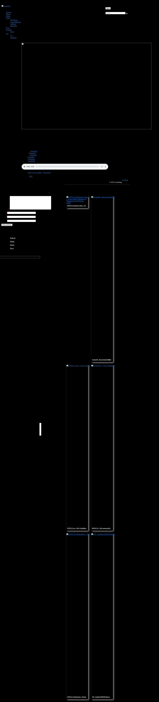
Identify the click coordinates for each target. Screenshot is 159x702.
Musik (8, 14)
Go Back (125, 180)
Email (4, 217)
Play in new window (35, 173)
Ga (31, 151)
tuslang (34, 151)
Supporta (13, 38)
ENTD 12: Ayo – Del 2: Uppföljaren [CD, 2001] (80, 528)
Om (7, 34)
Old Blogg (14, 20)
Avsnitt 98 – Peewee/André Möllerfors (102, 359)
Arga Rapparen (15, 22)
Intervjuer (13, 26)
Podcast (8, 12)
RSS (30, 176)
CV (11, 36)
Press (8, 28)
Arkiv (8, 18)
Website (4, 221)
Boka (12, 32)
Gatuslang (32, 153)
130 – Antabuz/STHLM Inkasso (101, 697)
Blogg (8, 16)
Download (46, 173)
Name (4, 213)
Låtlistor (13, 24)
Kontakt (8, 30)
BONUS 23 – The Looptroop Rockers (102, 528)
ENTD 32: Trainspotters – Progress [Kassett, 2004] (81, 697)
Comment (5, 209)
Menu (108, 8)
